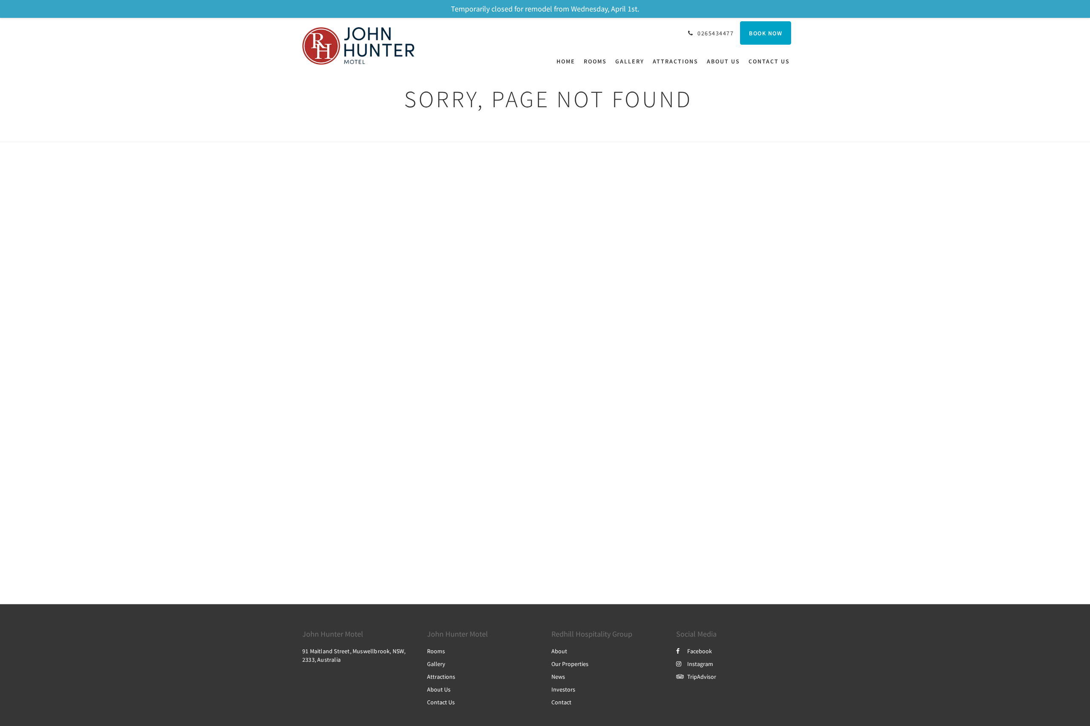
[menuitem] (567, 61)
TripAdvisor (701, 676)
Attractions (441, 676)
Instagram (700, 664)
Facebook (699, 651)
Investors (563, 689)
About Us (438, 689)
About (559, 651)
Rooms (436, 651)
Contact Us (441, 702)
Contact (561, 702)
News (558, 676)
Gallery (436, 664)
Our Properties (569, 664)
